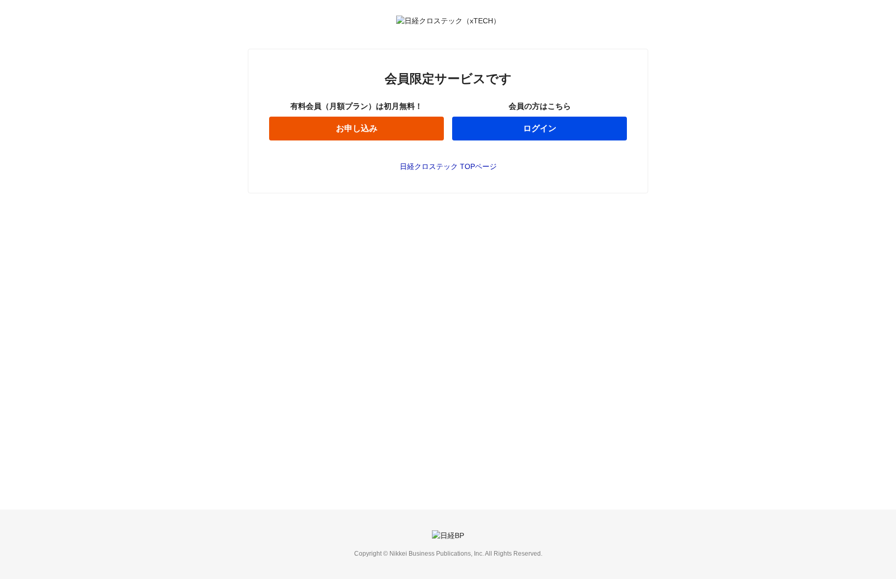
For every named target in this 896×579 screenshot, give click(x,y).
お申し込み (356, 128)
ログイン (539, 128)
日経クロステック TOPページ (448, 166)
